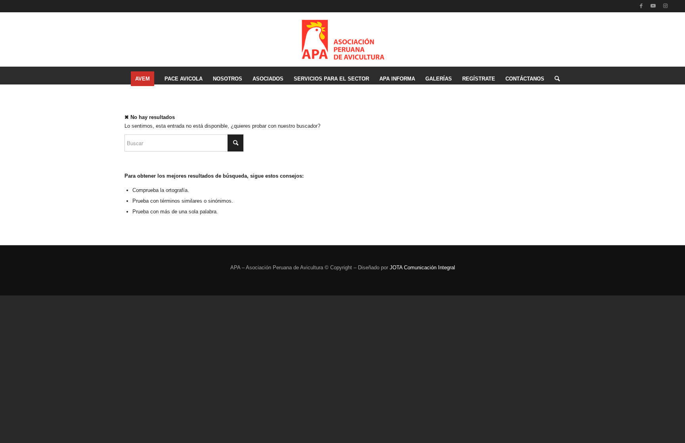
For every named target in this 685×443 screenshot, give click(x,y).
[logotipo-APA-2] (342, 37)
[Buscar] (554, 79)
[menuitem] (142, 79)
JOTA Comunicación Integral (422, 267)
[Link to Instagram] (665, 6)
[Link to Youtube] (653, 6)
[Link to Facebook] (641, 6)
